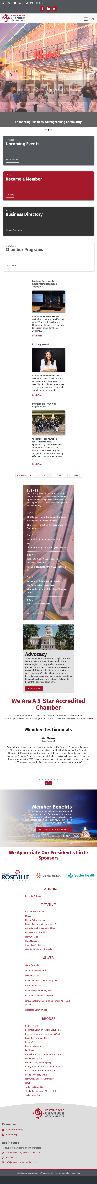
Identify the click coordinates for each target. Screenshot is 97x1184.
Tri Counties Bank (33, 1070)
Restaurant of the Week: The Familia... (44, 557)
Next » (77, 451)
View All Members (14, 205)
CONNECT (12, 115)
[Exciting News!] (48, 335)
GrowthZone (76, 1149)
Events (32, 466)
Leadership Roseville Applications (44, 381)
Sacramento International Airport (40, 1046)
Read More (37, 311)
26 (70, 451)
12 (55, 451)
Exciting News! (40, 319)
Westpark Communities (36, 985)
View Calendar (12, 135)
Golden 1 (29, 1017)
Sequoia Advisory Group (36, 1050)
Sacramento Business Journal (39, 971)
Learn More (11, 241)
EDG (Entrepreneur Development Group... (46, 492)
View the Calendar (35, 589)
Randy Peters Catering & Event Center (43, 1042)
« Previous (22, 451)
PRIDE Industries (33, 961)
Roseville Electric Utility (36, 908)
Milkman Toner (32, 951)
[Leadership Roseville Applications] (48, 398)
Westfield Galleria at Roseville (38, 925)
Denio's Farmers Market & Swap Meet (42, 1009)
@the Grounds (32, 941)
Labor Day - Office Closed (39, 579)
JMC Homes (30, 1026)
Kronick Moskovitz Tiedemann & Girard (43, 1030)
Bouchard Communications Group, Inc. (43, 1005)
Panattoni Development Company (41, 956)
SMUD (28, 1058)
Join (9, 150)
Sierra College (31, 912)
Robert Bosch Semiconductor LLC (40, 900)
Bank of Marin (31, 1001)
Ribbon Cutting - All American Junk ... (44, 534)
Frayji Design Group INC (36, 1013)
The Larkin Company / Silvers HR (40, 1066)
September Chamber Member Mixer (44, 515)
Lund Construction (33, 1034)
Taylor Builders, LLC (34, 1062)
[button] (39, 755)
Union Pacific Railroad (35, 921)
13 (60, 451)
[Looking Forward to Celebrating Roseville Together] (48, 277)
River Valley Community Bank (38, 966)
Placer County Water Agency (38, 1038)
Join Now (10, 170)
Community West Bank (35, 946)
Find (9, 186)
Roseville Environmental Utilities (40, 904)
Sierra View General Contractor (39, 1054)
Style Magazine (32, 916)
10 (44, 451)
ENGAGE (11, 221)
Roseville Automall (33, 871)
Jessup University (33, 1022)
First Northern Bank (34, 887)
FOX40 (28, 891)
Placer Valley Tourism (35, 895)
